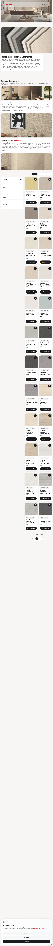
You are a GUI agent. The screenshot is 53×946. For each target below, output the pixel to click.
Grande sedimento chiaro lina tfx (45, 491)
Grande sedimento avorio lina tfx (45, 402)
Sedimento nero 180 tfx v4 (45, 343)
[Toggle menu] (47, 4)
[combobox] (45, 174)
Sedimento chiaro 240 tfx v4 (45, 195)
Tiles (5, 23)
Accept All (26, 941)
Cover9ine (9, 23)
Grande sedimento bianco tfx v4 (30, 491)
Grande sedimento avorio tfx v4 (30, 432)
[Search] (42, 4)
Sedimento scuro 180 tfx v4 (45, 373)
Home (2, 23)
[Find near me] (44, 4)
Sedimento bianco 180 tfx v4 (45, 284)
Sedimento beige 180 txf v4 (45, 254)
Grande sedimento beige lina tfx (45, 432)
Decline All (26, 937)
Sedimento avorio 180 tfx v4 (44, 225)
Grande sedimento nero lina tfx (45, 521)
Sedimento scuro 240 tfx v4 (30, 225)
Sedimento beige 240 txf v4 (30, 195)
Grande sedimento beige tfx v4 (30, 461)
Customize (26, 933)
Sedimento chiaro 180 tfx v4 (44, 314)
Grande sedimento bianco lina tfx (45, 461)
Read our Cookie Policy (39, 928)
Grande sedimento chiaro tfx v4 (30, 521)
